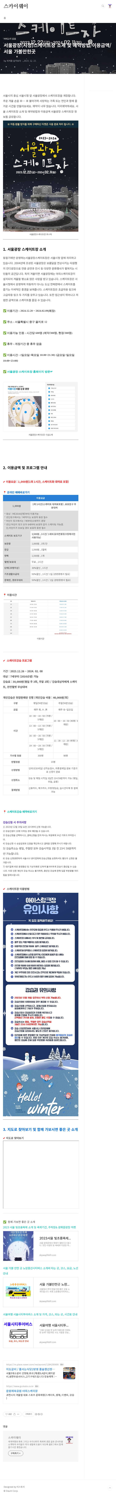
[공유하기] (14, 1414)
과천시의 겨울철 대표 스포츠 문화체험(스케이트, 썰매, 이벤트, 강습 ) (40, 1396)
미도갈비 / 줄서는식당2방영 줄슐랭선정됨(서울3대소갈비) (30, 1369)
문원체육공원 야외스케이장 (22, 1391)
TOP (110, 1488)
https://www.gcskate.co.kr (20, 1386)
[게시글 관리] (18, 1414)
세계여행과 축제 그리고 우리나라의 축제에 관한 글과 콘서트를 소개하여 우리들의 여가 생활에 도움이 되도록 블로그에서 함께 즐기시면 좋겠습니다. (35, 1444)
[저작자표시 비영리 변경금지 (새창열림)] (39, 1414)
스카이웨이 (16, 6)
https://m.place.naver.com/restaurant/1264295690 (32, 1364)
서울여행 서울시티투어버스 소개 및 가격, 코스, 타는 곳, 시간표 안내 (40, 1314)
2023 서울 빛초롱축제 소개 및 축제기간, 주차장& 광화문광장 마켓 (39, 1227)
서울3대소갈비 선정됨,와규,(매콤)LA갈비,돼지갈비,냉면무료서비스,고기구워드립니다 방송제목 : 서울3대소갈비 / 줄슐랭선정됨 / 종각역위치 (30, 1374)
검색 (103, 6)
